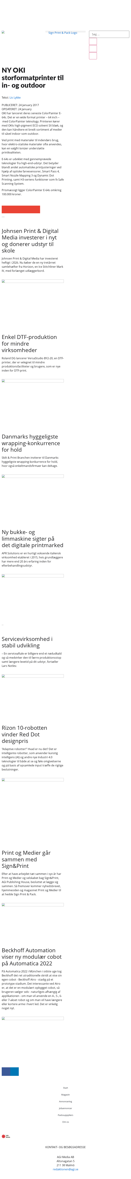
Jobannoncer (65, 1108)
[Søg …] (109, 34)
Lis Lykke (15, 97)
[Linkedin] (14, 1071)
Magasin (65, 1094)
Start (65, 1087)
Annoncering (65, 1101)
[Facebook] (6, 1071)
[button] (65, 32)
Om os (65, 1121)
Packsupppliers (65, 1115)
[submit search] (93, 41)
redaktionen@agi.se (65, 1169)
